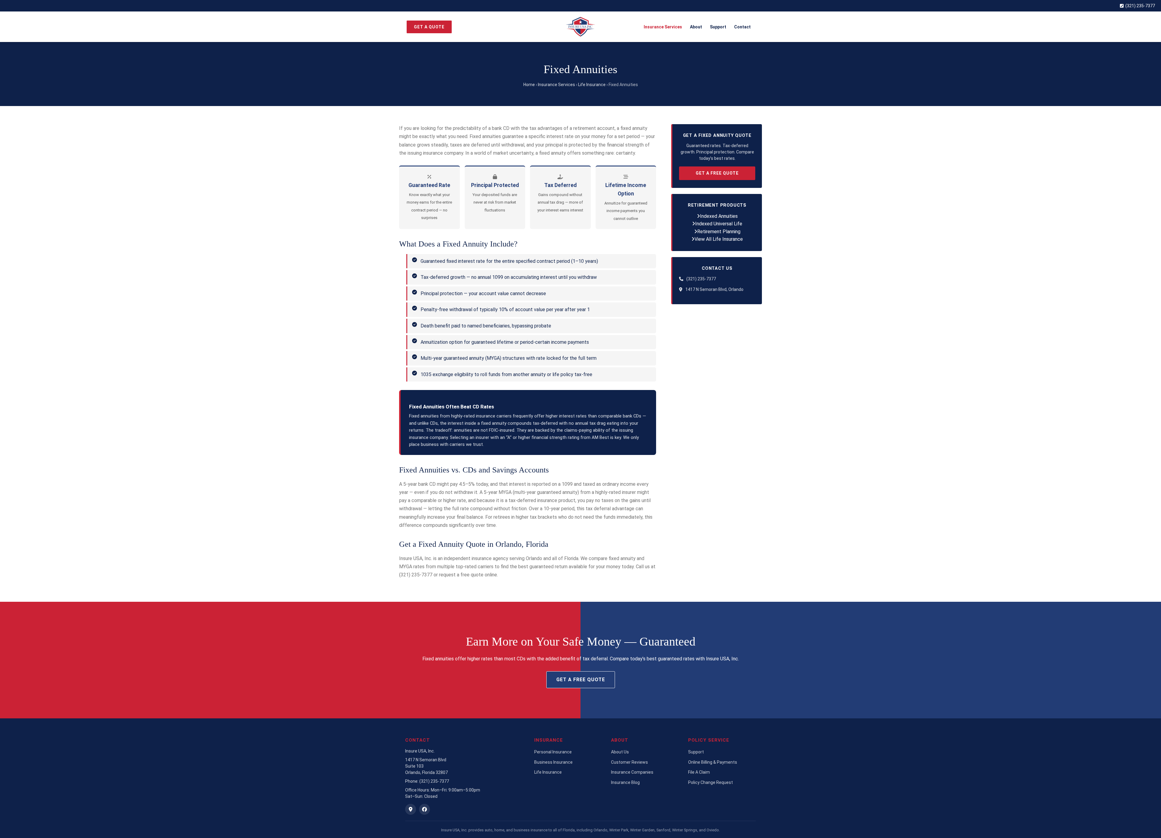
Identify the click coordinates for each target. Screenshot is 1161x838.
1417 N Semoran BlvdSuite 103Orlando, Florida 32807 (426, 766)
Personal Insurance (553, 751)
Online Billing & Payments (712, 762)
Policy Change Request (710, 782)
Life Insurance (592, 84)
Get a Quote (429, 26)
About (696, 26)
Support (718, 26)
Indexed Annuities (719, 216)
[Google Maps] (410, 809)
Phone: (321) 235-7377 (427, 781)
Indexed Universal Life (718, 224)
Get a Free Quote (717, 173)
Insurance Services (663, 26)
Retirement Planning (718, 231)
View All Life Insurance (718, 239)
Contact (742, 26)
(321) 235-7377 (1140, 5)
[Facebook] (424, 809)
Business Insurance (553, 762)
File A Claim (699, 772)
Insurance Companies (632, 772)
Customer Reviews (629, 762)
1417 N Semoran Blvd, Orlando (714, 289)
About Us (620, 751)
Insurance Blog (625, 782)
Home (529, 84)
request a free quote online (468, 575)
